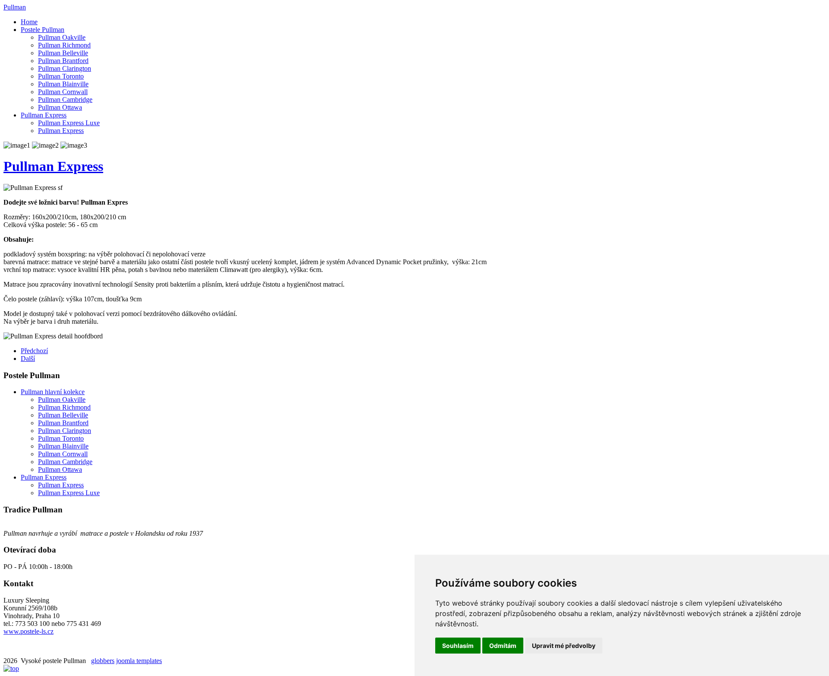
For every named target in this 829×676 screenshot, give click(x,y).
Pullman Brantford (63, 60)
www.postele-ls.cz (28, 631)
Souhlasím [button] (458, 645)
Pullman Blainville (63, 84)
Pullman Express (43, 115)
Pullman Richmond (64, 45)
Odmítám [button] (502, 645)
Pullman (14, 7)
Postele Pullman (42, 29)
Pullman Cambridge (65, 99)
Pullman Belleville (63, 53)
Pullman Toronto (61, 76)
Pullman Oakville (61, 37)
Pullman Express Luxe (69, 122)
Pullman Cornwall (63, 91)
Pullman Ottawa (60, 107)
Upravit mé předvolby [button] (563, 645)
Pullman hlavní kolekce (53, 391)
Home (29, 21)
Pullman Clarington (64, 68)
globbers (102, 660)
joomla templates (139, 660)
